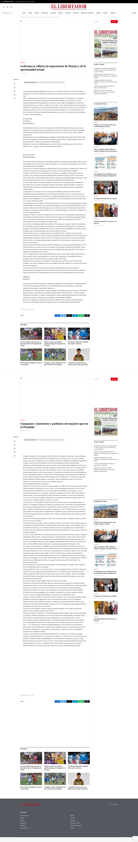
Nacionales (45, 13)
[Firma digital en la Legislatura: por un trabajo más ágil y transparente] (106, 163)
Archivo (105, 13)
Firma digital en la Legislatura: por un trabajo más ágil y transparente (105, 175)
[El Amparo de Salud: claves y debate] (106, 187)
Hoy (32, 309)
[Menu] (135, 13)
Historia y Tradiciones (87, 13)
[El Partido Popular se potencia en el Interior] (106, 210)
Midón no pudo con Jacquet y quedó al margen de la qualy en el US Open (55, 343)
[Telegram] (14, 94)
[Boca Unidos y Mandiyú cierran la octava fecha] (31, 354)
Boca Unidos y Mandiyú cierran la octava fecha (31, 363)
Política (37, 13)
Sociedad (53, 13)
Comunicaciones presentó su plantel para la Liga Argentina (78, 363)
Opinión (98, 13)
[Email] (14, 90)
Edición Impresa (25, 309)
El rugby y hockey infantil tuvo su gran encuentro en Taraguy (55, 363)
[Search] (132, 13)
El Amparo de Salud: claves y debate (25, 1)
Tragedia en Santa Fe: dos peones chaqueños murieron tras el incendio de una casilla (105, 81)
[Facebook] (14, 83)
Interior (61, 13)
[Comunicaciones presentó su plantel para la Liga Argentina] (79, 354)
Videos (30, 13)
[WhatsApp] (14, 98)
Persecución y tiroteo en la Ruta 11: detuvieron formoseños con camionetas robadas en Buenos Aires (104, 92)
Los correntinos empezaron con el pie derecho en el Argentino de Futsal (31, 343)
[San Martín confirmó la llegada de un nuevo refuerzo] (79, 334)
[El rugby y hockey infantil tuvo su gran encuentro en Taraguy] (55, 354)
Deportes (76, 13)
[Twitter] (14, 87)
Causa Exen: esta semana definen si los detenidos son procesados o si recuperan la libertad (105, 76)
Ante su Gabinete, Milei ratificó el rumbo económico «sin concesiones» (105, 150)
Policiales (68, 13)
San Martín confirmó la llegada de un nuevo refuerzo (78, 342)
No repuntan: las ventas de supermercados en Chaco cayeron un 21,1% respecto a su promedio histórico (105, 70)
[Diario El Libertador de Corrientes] (69, 7)
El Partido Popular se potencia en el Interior (105, 222)
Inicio (24, 13)
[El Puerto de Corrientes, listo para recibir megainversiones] (106, 113)
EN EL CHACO (99, 64)
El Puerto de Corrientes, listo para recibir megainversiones (105, 125)
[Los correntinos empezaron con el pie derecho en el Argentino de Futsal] (31, 334)
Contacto (112, 13)
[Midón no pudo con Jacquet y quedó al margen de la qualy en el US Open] (55, 334)
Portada (22, 17)
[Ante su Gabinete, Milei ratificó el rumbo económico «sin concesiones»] (106, 138)
